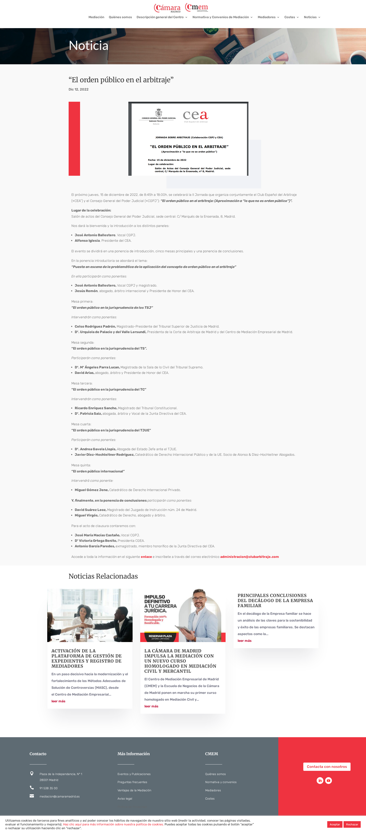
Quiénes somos (120, 17)
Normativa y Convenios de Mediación (221, 17)
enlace (146, 557)
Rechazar (352, 824)
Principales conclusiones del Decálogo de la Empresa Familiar (275, 600)
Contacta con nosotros (327, 766)
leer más (58, 701)
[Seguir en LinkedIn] (320, 780)
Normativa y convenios (221, 782)
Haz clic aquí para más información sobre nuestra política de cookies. (113, 824)
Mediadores (267, 17)
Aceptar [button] (335, 824)
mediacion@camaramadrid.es (60, 796)
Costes (289, 17)
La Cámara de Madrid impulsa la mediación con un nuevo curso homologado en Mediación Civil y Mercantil (180, 661)
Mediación (96, 17)
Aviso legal (125, 798)
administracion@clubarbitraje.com (249, 557)
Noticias (310, 17)
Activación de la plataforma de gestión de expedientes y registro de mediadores (86, 658)
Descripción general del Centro (160, 17)
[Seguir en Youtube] (328, 780)
